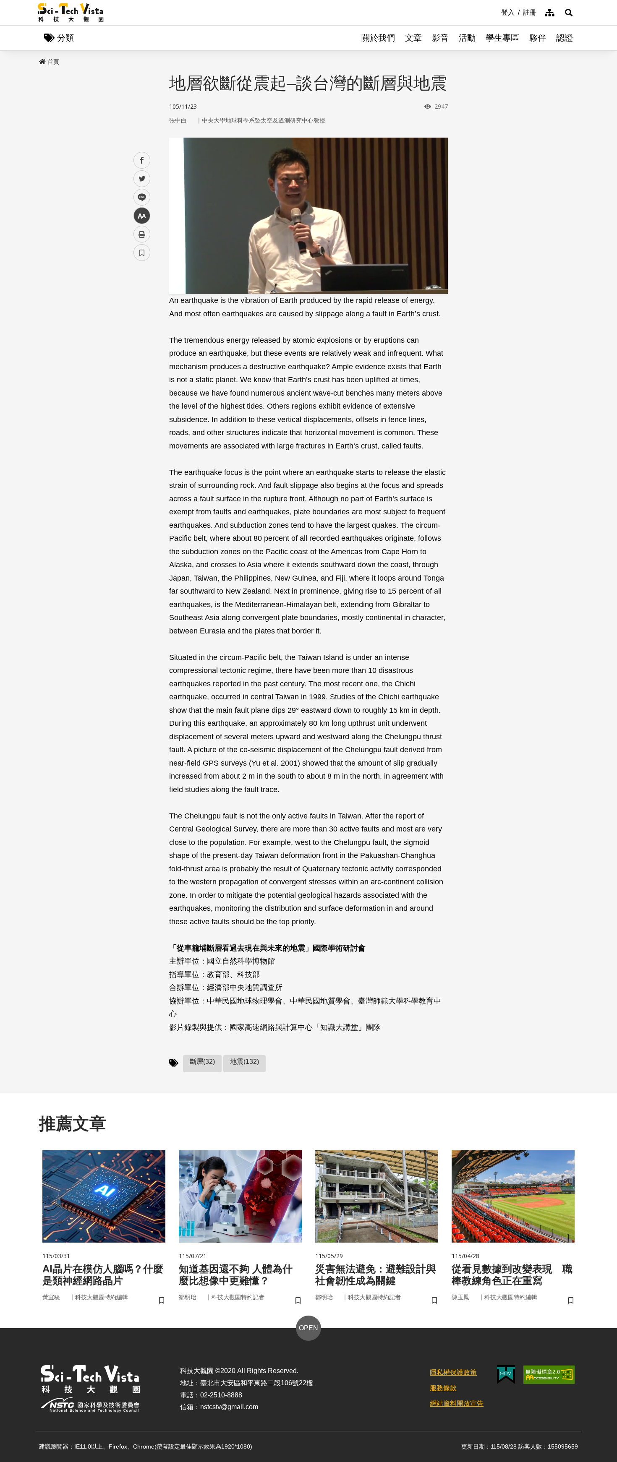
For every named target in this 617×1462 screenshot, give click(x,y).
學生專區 (502, 37)
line (139, 197)
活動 (467, 37)
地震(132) (244, 1061)
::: (495, 12)
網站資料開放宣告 (457, 1403)
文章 (413, 37)
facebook (142, 160)
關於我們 (378, 37)
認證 (564, 37)
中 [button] (142, 215)
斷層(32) (202, 1061)
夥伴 (537, 37)
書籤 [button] (141, 252)
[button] (568, 12)
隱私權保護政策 (453, 1372)
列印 (141, 234)
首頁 (53, 61)
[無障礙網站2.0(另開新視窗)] (549, 1375)
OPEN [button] (308, 1328)
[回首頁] (71, 12)
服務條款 (443, 1388)
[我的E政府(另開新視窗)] (506, 1374)
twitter (142, 178)
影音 (440, 37)
